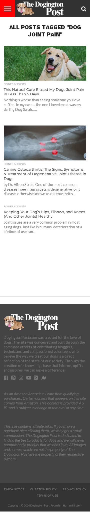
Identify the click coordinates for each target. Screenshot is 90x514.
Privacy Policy (74, 489)
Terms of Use (47, 495)
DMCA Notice (14, 489)
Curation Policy (43, 489)
